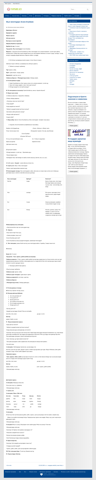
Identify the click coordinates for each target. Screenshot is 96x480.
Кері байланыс (16, 3)
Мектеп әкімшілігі (74, 70)
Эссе (71, 82)
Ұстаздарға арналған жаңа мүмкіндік (79, 34)
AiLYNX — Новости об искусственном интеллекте (49, 474)
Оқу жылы (72, 74)
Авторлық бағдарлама (75, 63)
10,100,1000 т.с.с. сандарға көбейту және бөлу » (51, 465)
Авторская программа (10, 471)
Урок (20, 471)
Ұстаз (30, 15)
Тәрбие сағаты (68, 15)
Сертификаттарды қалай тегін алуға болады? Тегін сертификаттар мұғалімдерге (78, 38)
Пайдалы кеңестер (56, 15)
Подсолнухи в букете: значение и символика (77, 97)
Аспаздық (46, 15)
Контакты (56, 471)
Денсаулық (38, 15)
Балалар (24, 15)
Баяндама (72, 67)
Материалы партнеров (45, 471)
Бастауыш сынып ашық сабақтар (16, 27)
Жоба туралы (8, 3)
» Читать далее (73, 125)
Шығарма (76, 15)
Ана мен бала (15, 15)
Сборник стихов (33, 471)
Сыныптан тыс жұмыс (75, 77)
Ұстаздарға (72, 65)
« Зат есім (8, 465)
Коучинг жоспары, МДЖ (76, 69)
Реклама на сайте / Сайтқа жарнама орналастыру (73, 471)
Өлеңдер (72, 84)
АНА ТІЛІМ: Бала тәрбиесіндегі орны (79, 55)
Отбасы (7, 15)
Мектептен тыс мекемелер (76, 72)
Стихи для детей (74, 75)
